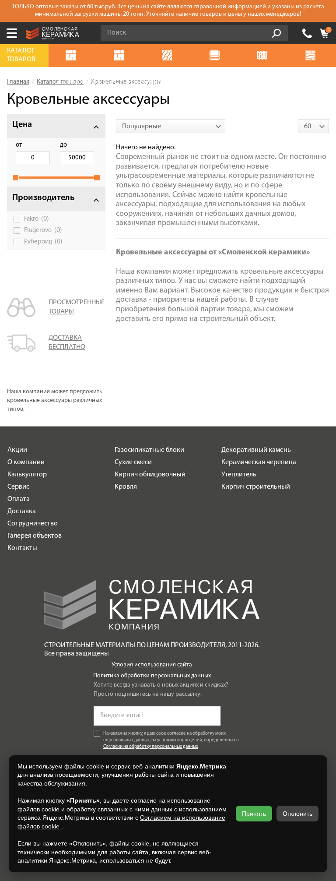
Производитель (43, 198)
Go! (276, 33)
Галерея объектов (34, 535)
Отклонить (297, 813)
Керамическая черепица (258, 462)
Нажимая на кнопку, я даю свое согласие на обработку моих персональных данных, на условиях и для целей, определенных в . (171, 740)
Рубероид (43, 241)
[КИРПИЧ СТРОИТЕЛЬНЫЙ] (121, 55)
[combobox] (170, 126)
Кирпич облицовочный (150, 474)
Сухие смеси (133, 462)
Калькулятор (27, 474)
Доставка (21, 511)
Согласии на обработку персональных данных (150, 746)
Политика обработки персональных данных (152, 676)
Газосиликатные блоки (149, 450)
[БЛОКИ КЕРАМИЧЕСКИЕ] (264, 55)
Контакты (22, 548)
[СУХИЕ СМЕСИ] (216, 55)
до (63, 145)
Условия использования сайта (152, 665)
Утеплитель (238, 474)
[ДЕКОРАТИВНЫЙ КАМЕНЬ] (312, 55)
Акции (17, 450)
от (19, 145)
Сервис (18, 486)
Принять (254, 813)
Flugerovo (43, 230)
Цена (22, 124)
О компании (26, 462)
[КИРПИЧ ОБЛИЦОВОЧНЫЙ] (73, 55)
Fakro (36, 218)
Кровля (126, 486)
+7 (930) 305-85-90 (307, 33)
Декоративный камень (256, 450)
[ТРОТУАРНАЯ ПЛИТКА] (168, 55)
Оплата (18, 499)
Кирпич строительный (255, 486)
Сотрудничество (32, 523)
